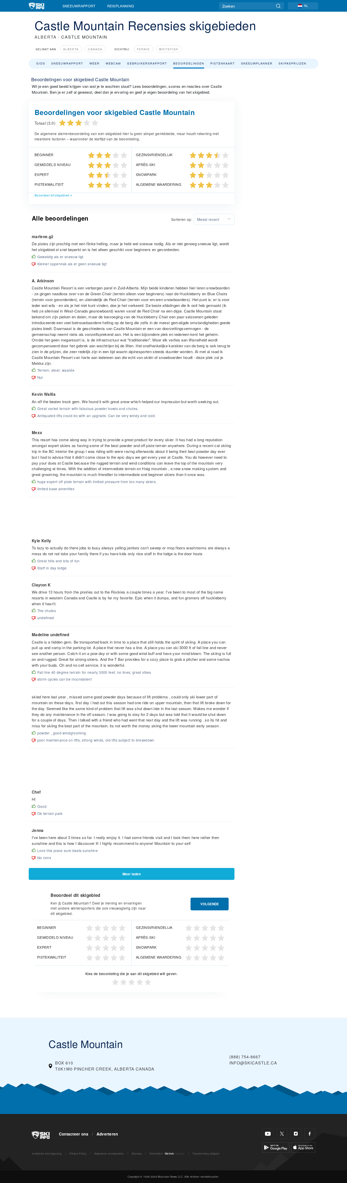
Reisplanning (120, 5)
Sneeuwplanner (257, 63)
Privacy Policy (77, 1153)
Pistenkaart (222, 63)
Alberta (71, 49)
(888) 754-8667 (245, 1057)
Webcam (113, 63)
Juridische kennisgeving (46, 1153)
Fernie (143, 49)
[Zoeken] (278, 6)
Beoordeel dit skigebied (52, 195)
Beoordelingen (188, 63)
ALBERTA (46, 37)
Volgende (209, 904)
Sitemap (137, 1153)
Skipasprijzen (292, 63)
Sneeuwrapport (79, 5)
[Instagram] (295, 1133)
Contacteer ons (73, 1134)
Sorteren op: (181, 219)
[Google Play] (275, 1146)
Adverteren (107, 1134)
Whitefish (168, 49)
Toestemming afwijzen (205, 1153)
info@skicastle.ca (253, 1063)
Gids (40, 63)
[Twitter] (281, 1133)
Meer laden (131, 874)
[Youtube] (267, 1133)
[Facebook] (309, 1133)
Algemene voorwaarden (109, 1153)
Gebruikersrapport (147, 63)
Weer (94, 63)
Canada (95, 49)
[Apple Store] (303, 1146)
